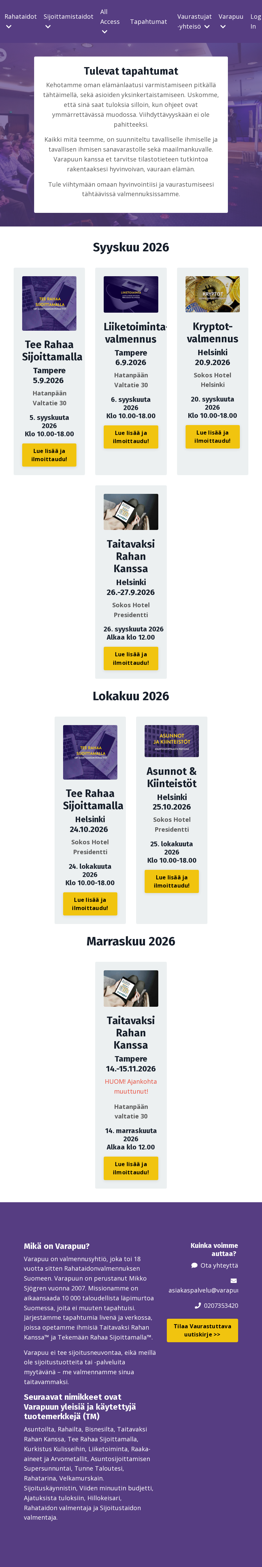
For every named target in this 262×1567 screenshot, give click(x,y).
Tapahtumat (148, 21)
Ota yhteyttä (219, 1265)
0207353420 (221, 1305)
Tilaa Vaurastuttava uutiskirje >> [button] (202, 1330)
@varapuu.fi (228, 1290)
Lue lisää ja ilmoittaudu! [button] (49, 455)
